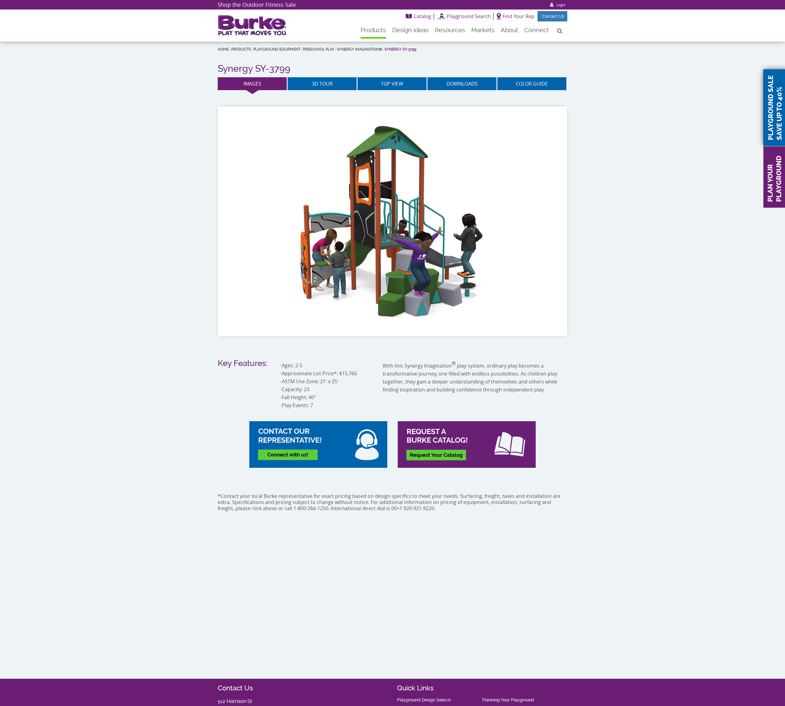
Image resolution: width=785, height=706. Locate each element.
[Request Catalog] (467, 444)
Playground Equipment (277, 49)
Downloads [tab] (462, 83)
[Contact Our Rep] (318, 444)
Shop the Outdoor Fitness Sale (257, 4)
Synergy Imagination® (359, 49)
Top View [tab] (392, 83)
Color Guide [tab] (532, 83)
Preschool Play (319, 49)
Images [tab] (252, 83)
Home (223, 49)
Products (241, 49)
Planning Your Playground (508, 700)
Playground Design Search (424, 700)
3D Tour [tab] (322, 83)
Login (561, 4)
